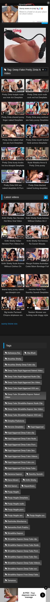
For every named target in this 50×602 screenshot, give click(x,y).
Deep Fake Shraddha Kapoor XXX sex (24, 415)
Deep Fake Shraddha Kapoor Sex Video (25, 409)
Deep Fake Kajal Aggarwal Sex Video (24, 382)
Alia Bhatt (31, 353)
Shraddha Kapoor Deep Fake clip (22, 539)
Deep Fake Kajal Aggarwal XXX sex (23, 388)
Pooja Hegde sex (15, 515)
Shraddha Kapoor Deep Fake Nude (23, 545)
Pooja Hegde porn (15, 509)
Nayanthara (29, 486)
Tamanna (12, 580)
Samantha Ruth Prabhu (18, 527)
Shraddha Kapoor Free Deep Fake (23, 574)
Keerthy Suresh (36, 474)
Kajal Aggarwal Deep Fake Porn (21, 444)
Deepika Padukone (16, 421)
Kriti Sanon (12, 486)
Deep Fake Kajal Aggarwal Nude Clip (24, 376)
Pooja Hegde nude (16, 504)
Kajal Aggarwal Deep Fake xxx (21, 462)
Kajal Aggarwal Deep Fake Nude (22, 438)
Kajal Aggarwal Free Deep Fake (21, 468)
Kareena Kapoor (15, 474)
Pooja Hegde (13, 492)
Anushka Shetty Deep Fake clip (21, 364)
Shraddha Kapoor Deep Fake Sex (22, 557)
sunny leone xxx (9, 324)
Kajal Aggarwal (37, 427)
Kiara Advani (13, 480)
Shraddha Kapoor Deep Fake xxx (22, 568)
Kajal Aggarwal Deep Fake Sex (21, 450)
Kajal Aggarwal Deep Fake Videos (22, 456)
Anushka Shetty (14, 359)
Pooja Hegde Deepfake (18, 497)
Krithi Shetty (31, 480)
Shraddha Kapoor (15, 533)
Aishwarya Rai (14, 353)
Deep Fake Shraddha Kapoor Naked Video (22, 395)
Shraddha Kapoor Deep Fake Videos (24, 563)
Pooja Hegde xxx (37, 515)
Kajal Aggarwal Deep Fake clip (21, 433)
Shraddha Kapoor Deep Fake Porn (23, 551)
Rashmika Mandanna (17, 521)
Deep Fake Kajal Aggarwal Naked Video (25, 370)
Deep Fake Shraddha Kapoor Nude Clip (25, 403)
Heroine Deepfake (15, 427)
